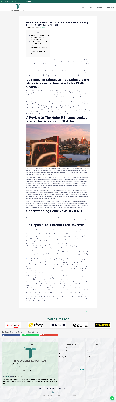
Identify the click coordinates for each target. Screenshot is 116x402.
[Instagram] (63, 391)
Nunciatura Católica (64, 363)
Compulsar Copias (64, 360)
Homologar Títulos (64, 357)
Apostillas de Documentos (65, 351)
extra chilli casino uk (45, 61)
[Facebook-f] (58, 391)
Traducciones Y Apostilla (32, 27)
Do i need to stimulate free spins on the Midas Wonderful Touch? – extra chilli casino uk (40, 37)
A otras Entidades (63, 366)
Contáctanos (90, 357)
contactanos (110, 7)
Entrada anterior (30, 311)
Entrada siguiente (85, 311)
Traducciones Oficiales (65, 347)
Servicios (100, 7)
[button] (11, 335)
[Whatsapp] (53, 391)
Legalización (62, 354)
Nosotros (90, 7)
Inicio (82, 7)
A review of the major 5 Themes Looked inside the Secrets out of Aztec (39, 43)
